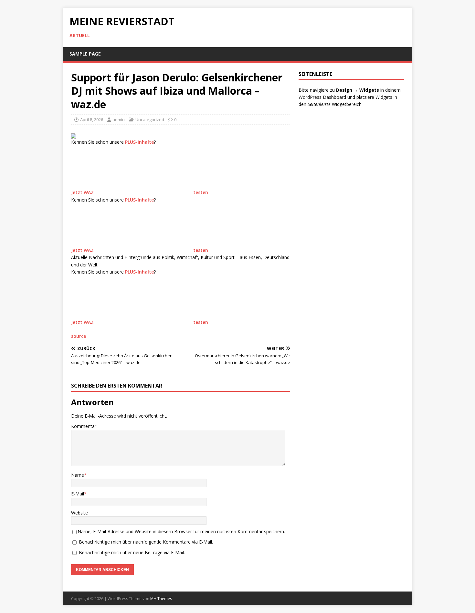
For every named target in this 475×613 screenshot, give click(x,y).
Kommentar (83, 426)
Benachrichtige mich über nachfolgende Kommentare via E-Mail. (146, 542)
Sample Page (85, 54)
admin (118, 119)
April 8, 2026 (91, 119)
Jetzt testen (139, 192)
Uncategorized (149, 119)
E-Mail (77, 494)
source (78, 336)
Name (77, 475)
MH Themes (161, 598)
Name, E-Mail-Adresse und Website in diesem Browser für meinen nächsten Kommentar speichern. (181, 531)
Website (79, 513)
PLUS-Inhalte (139, 142)
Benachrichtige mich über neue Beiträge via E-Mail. (132, 552)
